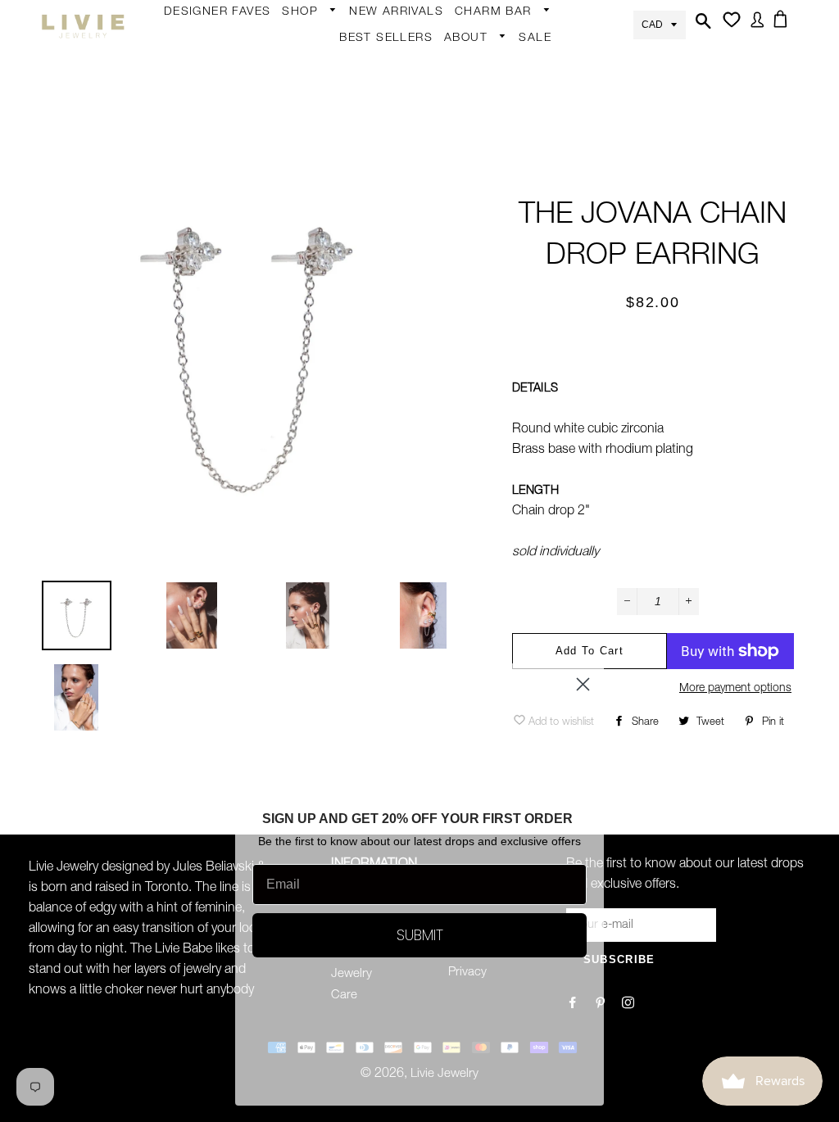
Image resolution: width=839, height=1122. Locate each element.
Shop (302, 12)
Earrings (313, 38)
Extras (307, 255)
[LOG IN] (754, 25)
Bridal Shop (450, 351)
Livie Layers (322, 163)
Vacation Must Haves (457, 478)
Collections (483, 64)
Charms (485, 166)
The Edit (313, 351)
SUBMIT (420, 935)
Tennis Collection (446, 425)
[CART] (783, 24)
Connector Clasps (514, 262)
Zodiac (482, 134)
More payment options (735, 688)
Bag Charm (495, 38)
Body (305, 67)
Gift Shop (316, 287)
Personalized (325, 194)
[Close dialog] (583, 684)
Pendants (445, 290)
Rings (306, 99)
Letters (482, 102)
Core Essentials (333, 319)
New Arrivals (396, 12)
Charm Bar (495, 12)
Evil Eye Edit (450, 383)
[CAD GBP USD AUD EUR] (659, 23)
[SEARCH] (701, 26)
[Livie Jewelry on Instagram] (629, 1004)
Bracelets (316, 131)
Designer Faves (217, 12)
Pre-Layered (452, 322)
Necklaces (318, 226)
